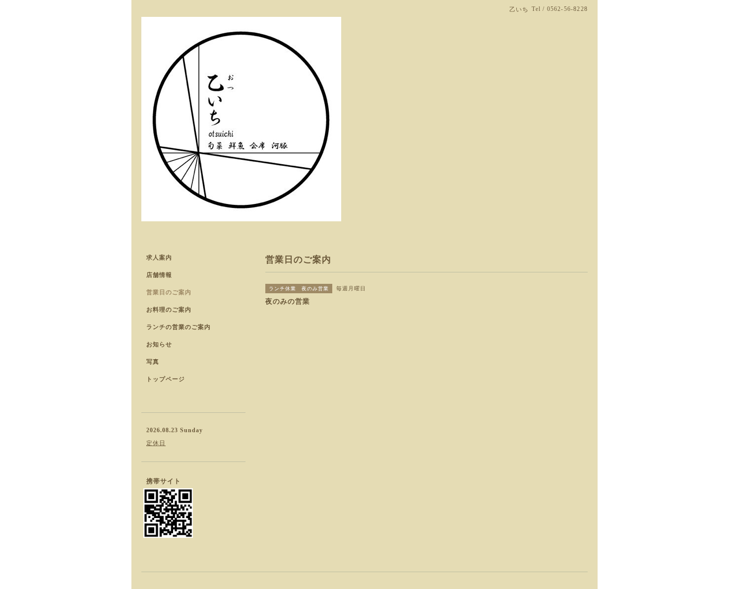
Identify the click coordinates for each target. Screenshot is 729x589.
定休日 (156, 443)
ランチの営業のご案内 (178, 327)
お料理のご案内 (168, 309)
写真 (152, 361)
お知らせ (159, 344)
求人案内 (159, 257)
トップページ (165, 379)
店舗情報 (159, 274)
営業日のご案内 (168, 292)
